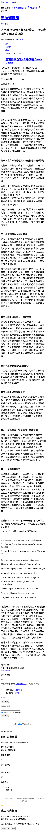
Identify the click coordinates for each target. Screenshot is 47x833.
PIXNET (10, 798)
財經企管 (18, 690)
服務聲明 (24, 801)
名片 (7, 50)
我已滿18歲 (5, 828)
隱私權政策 (40, 798)
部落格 (8, 47)
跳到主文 (4, 24)
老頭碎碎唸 (10, 18)
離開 (13, 828)
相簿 (7, 44)
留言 (24, 684)
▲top (3, 697)
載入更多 (5, 701)
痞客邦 (19, 684)
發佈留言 (5, 715)
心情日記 (19, 40)
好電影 (18, 693)
